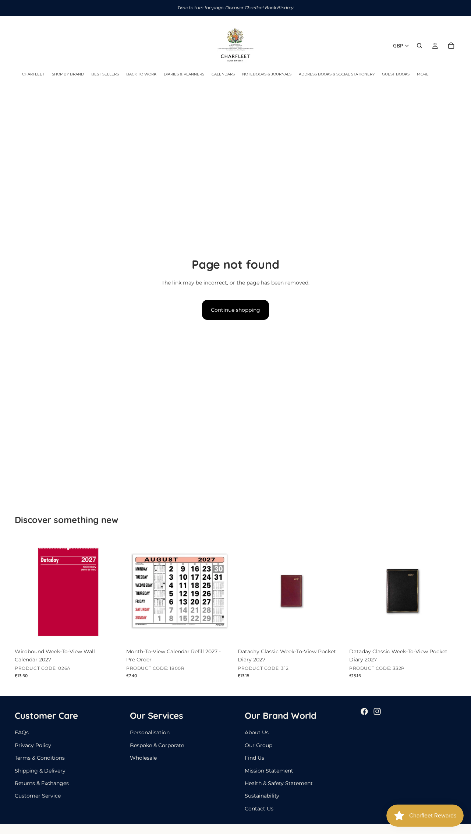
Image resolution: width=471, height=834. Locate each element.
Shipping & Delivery (40, 770)
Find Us (254, 758)
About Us (257, 732)
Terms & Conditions (40, 758)
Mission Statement (269, 770)
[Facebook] (364, 711)
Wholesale (143, 758)
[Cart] (451, 46)
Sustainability (262, 796)
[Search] (419, 46)
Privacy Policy (33, 745)
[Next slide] (334, 591)
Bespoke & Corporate (157, 745)
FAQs (22, 732)
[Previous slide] (249, 591)
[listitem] (422, 74)
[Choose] (333, 633)
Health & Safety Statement (279, 783)
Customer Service (38, 796)
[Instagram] (377, 711)
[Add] (110, 633)
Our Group (258, 745)
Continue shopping (235, 310)
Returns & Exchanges (42, 783)
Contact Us (259, 808)
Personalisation (150, 732)
